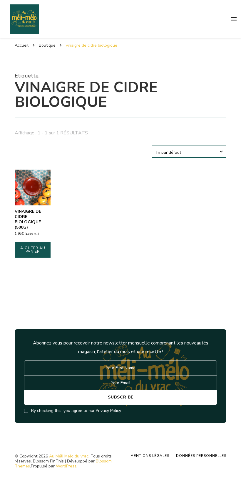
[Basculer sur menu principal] (234, 19)
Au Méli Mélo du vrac (68, 456)
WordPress (66, 466)
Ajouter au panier (32, 250)
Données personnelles (201, 455)
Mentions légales (149, 455)
